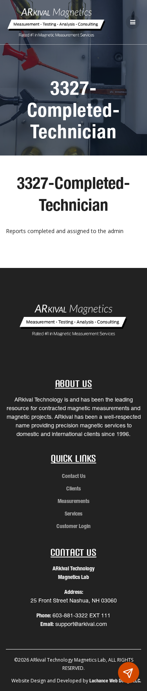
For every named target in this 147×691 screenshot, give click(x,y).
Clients (73, 488)
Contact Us (73, 475)
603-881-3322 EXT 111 (82, 615)
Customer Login (73, 526)
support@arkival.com (81, 624)
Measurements (73, 501)
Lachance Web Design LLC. (115, 681)
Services (73, 513)
